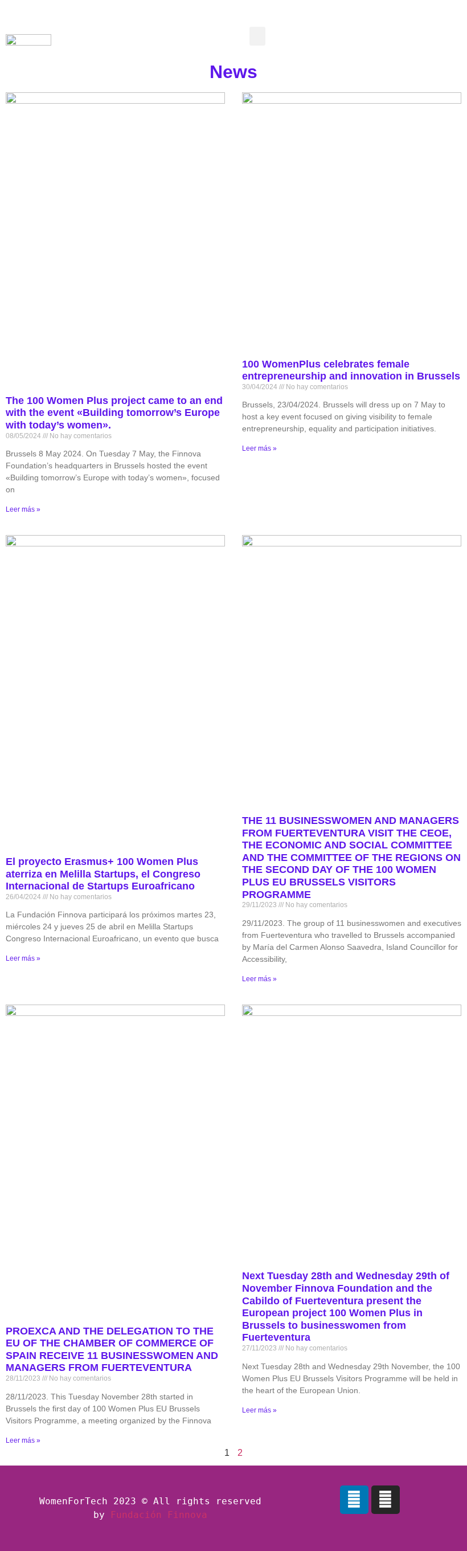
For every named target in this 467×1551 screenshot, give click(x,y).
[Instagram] (385, 1499)
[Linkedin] (354, 1499)
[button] (257, 36)
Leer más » (23, 509)
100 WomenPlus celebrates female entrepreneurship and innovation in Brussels (351, 370)
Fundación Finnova (158, 1514)
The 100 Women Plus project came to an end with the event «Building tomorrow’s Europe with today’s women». (114, 413)
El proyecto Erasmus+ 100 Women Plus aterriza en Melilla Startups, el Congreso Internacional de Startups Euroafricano (103, 874)
